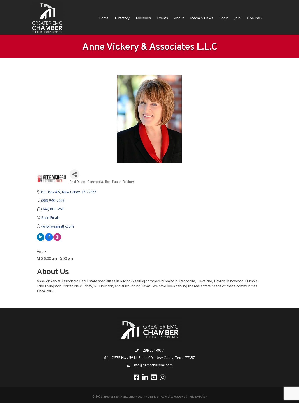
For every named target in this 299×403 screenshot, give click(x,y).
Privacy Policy (198, 396)
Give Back (254, 18)
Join (238, 18)
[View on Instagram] (57, 239)
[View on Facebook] (49, 239)
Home (104, 18)
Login (224, 18)
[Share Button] (74, 174)
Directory (122, 18)
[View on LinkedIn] (40, 239)
